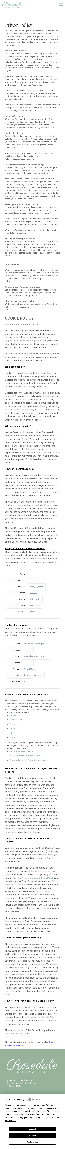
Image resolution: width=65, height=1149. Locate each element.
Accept (32, 1129)
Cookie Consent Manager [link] (15, 1100)
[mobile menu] (60, 4)
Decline (32, 1136)
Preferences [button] (10, 1121)
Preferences (32, 1142)
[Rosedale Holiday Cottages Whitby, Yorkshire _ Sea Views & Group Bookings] (12, 4)
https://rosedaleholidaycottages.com (24, 340)
